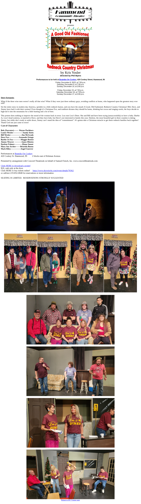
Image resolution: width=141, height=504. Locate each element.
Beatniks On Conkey (67, 80)
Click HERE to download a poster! (16, 166)
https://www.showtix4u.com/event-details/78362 (53, 170)
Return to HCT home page (70, 500)
